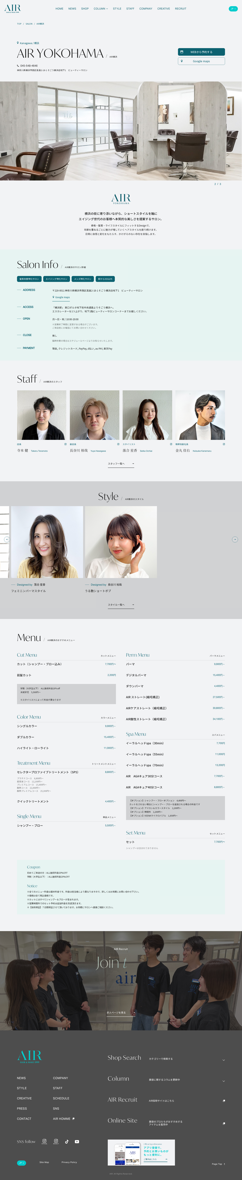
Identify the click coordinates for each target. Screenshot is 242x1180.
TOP (19, 24)
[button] (7, 540)
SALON (29, 24)
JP (232, 9)
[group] (47, 549)
